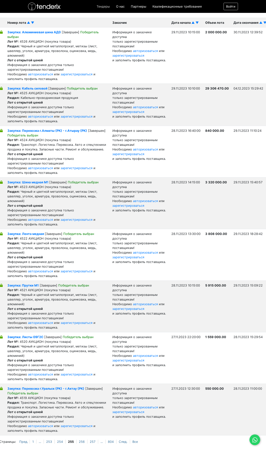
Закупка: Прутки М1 (23, 285)
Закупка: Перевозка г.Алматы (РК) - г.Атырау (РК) (47, 131)
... (40, 442)
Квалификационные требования (177, 6)
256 (82, 442)
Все (135, 442)
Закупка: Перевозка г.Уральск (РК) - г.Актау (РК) (45, 388)
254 (60, 442)
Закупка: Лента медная (26, 234)
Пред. (23, 442)
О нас (120, 6)
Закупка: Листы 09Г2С (25, 337)
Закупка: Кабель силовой (27, 88)
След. (123, 442)
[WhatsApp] (254, 439)
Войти (230, 6)
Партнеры (138, 6)
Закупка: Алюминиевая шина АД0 (34, 32)
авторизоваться (40, 74)
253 (49, 442)
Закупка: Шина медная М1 (28, 182)
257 (92, 442)
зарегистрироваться (76, 74)
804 (111, 442)
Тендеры (103, 6)
